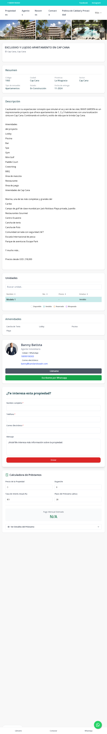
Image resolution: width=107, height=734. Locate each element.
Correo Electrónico (15, 425)
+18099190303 (13, 3)
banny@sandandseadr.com (34, 363)
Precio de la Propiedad (14, 481)
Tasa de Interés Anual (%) (16, 494)
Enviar (53, 460)
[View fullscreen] (102, 35)
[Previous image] (4, 29)
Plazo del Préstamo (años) (66, 494)
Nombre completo (14, 403)
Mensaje (10, 436)
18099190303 (27, 356)
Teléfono (10, 414)
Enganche (59, 481)
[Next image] (102, 29)
